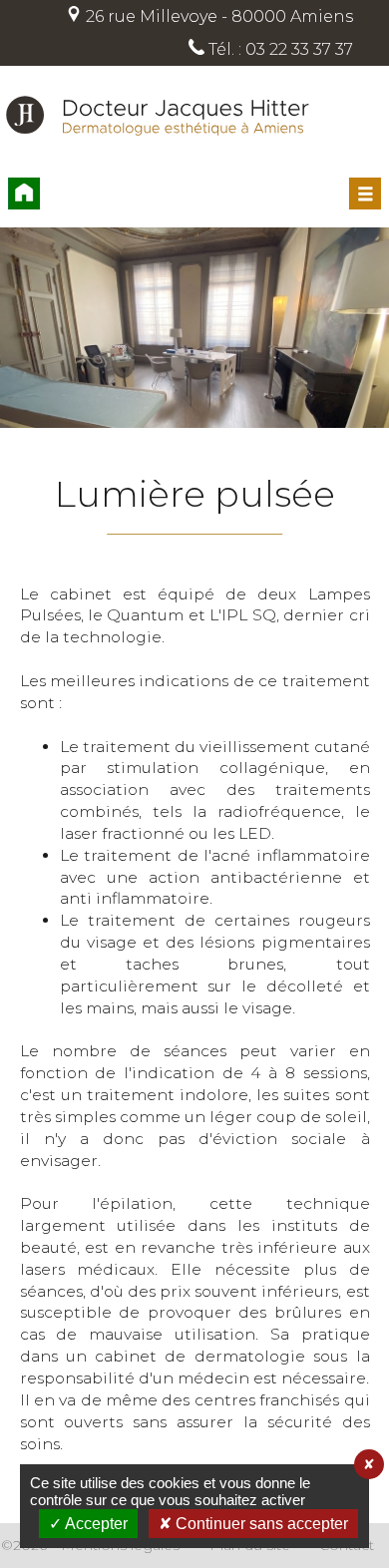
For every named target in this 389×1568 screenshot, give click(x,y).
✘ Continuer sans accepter (253, 1523)
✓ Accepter (88, 1523)
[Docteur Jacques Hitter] (157, 160)
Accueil (24, 193)
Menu (365, 193)
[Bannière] (194, 330)
